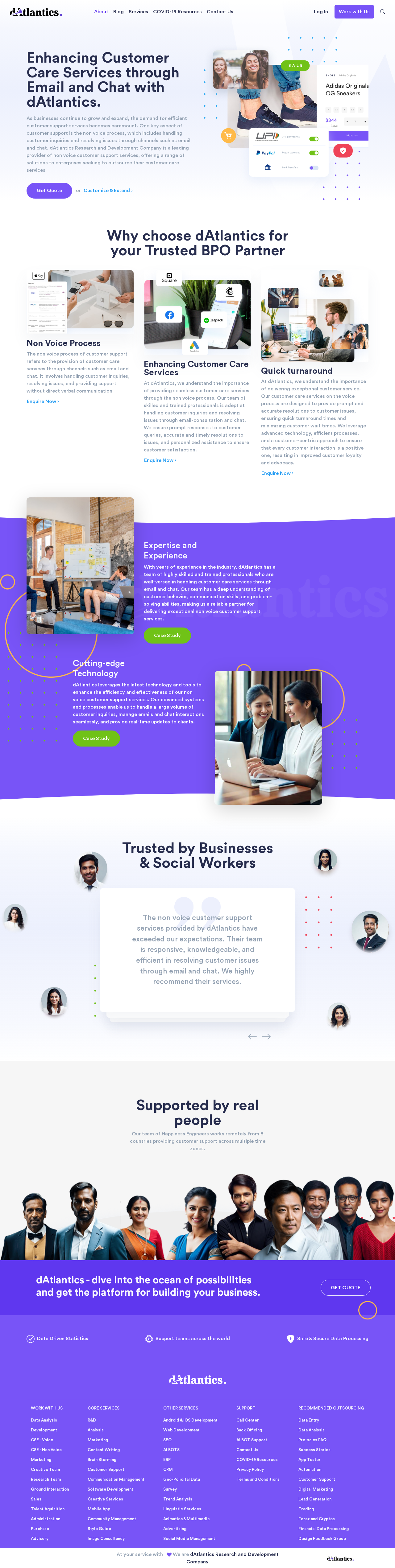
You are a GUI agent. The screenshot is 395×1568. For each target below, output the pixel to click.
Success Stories (314, 1450)
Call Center (247, 1420)
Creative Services (105, 1499)
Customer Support (106, 1469)
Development (44, 1430)
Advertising (174, 1529)
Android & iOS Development (190, 1420)
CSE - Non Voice (46, 1450)
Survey (170, 1489)
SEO (167, 1440)
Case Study (167, 635)
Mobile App (99, 1509)
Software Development (110, 1489)
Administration (45, 1519)
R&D (92, 1420)
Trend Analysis (177, 1499)
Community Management (112, 1519)
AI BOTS (171, 1450)
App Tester (309, 1460)
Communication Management (116, 1479)
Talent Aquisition (47, 1509)
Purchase (40, 1529)
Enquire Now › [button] (43, 401)
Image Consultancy (106, 1539)
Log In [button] (321, 11)
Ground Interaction (50, 1489)
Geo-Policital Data (181, 1479)
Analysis (96, 1430)
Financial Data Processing (323, 1529)
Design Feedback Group (322, 1539)
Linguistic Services (182, 1509)
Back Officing (249, 1430)
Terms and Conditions (258, 1479)
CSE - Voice (42, 1440)
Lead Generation (314, 1499)
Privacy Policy (250, 1469)
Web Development (181, 1430)
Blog (118, 11)
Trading (306, 1509)
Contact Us (220, 11)
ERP (167, 1460)
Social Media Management (189, 1539)
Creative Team (45, 1469)
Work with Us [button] (354, 11)
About (101, 11)
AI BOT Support (251, 1440)
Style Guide (99, 1529)
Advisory (39, 1539)
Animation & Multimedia (186, 1519)
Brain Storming (102, 1460)
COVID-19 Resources (177, 11)
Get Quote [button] (49, 190)
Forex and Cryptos (316, 1519)
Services (138, 11)
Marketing (41, 1460)
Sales (36, 1499)
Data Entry (308, 1420)
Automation (309, 1469)
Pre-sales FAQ (312, 1440)
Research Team (46, 1479)
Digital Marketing (315, 1489)
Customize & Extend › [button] (108, 190)
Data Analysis (44, 1420)
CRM (168, 1469)
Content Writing (104, 1450)
